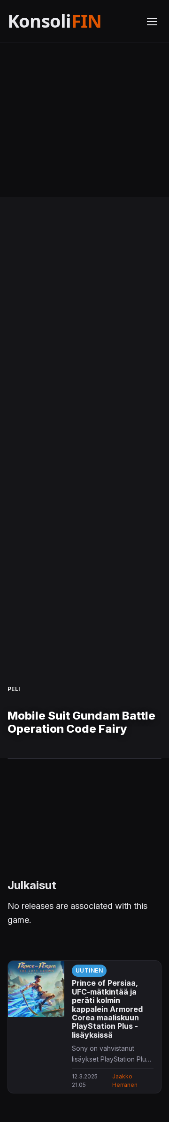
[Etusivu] (71, 21)
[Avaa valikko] (152, 21)
